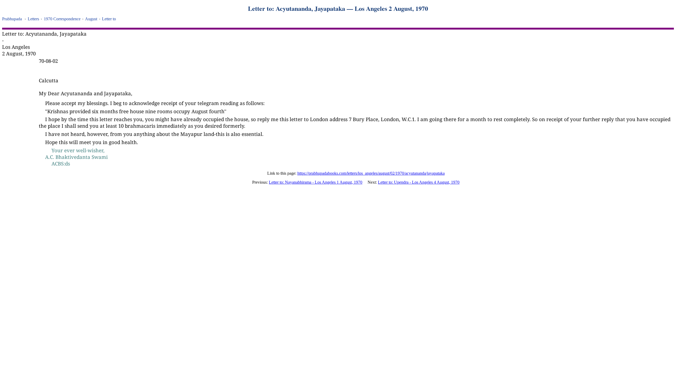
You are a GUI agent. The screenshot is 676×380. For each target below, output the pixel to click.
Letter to (109, 19)
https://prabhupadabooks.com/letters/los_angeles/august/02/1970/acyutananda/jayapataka (371, 173)
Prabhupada (12, 19)
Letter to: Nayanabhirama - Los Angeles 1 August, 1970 (315, 182)
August (91, 19)
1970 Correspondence (62, 19)
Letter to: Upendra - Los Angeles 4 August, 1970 (418, 182)
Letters (33, 19)
